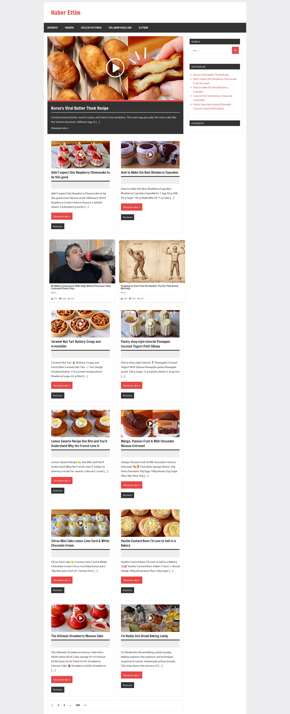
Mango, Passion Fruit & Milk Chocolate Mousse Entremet (147, 443)
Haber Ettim (65, 12)
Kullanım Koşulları (120, 27)
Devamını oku (58, 128)
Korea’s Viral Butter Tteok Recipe (79, 108)
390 (78, 705)
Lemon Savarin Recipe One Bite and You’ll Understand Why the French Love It (79, 443)
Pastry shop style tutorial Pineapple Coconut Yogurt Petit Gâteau (145, 344)
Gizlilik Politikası (91, 27)
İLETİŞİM (143, 27)
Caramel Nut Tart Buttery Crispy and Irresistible (76, 344)
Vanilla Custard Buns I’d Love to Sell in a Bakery (148, 543)
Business (52, 27)
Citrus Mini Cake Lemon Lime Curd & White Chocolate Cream (80, 543)
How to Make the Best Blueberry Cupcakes (149, 172)
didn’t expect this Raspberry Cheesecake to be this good (80, 174)
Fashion (69, 27)
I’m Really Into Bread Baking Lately (144, 636)
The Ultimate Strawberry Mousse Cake (77, 636)
